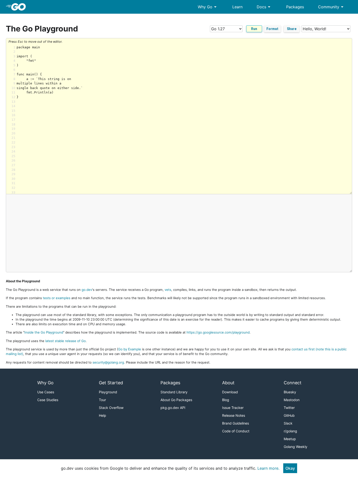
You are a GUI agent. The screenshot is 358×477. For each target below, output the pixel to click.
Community (331, 7)
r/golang (290, 431)
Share (291, 29)
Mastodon (292, 400)
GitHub (289, 415)
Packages (295, 6)
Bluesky (290, 392)
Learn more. (268, 468)
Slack (288, 423)
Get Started (111, 382)
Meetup (290, 439)
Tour (102, 400)
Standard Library (174, 392)
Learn (237, 6)
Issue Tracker (233, 408)
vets (168, 290)
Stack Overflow (111, 408)
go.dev (87, 290)
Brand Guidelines (235, 423)
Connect (292, 382)
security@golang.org (108, 362)
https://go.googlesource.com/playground (218, 332)
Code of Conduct (235, 431)
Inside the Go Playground (43, 332)
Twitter (289, 408)
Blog (225, 400)
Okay (290, 468)
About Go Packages (176, 400)
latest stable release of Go (65, 341)
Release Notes (233, 415)
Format (272, 29)
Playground (108, 392)
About (228, 382)
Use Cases (45, 392)
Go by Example (129, 349)
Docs (264, 7)
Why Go (208, 7)
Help (102, 415)
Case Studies (47, 400)
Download (230, 392)
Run (254, 29)
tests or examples (56, 298)
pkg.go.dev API (172, 408)
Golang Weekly (295, 447)
